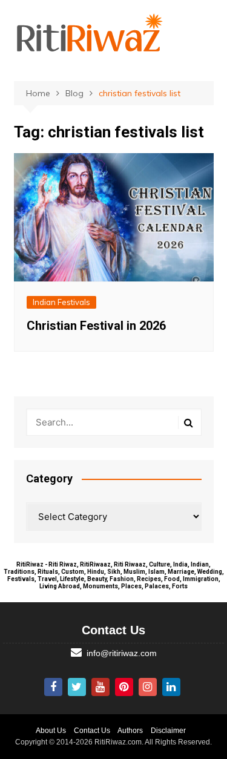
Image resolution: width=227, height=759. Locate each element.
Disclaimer (168, 730)
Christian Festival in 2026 (96, 325)
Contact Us (92, 730)
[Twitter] (77, 687)
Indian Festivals (61, 302)
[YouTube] (100, 687)
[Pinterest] (124, 687)
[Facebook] (53, 687)
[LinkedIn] (171, 687)
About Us (51, 730)
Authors (130, 730)
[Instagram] (148, 687)
